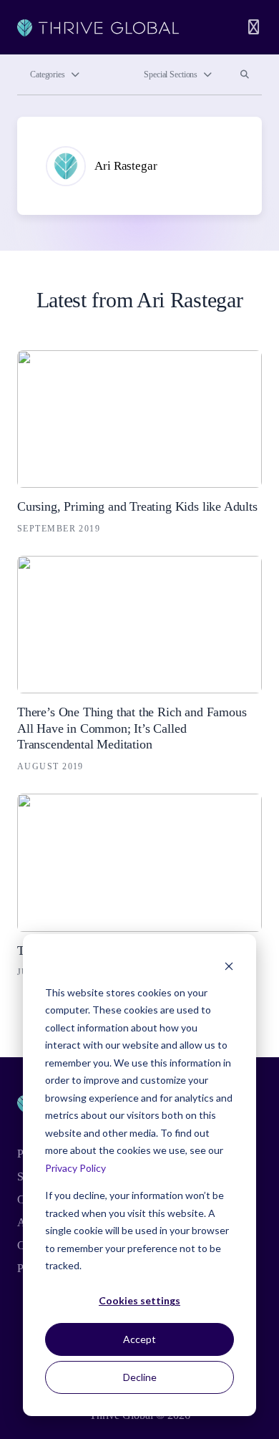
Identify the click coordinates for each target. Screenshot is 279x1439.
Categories (47, 74)
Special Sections (170, 74)
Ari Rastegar (125, 166)
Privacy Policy (75, 1168)
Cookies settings (139, 1300)
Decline (140, 1377)
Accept (139, 1339)
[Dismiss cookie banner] (229, 965)
